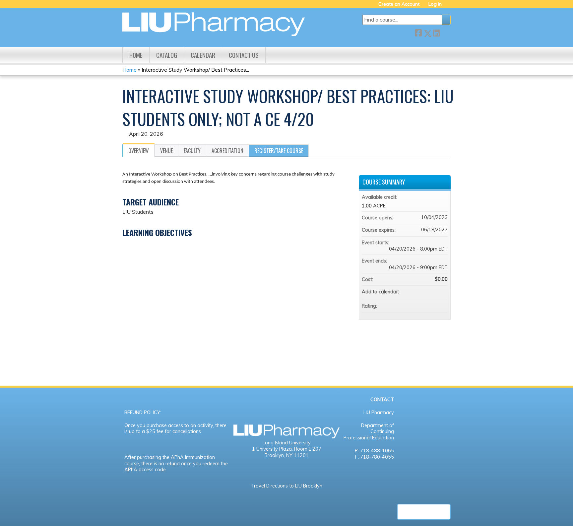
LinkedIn (436, 32)
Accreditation (227, 151)
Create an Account (398, 4)
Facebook (418, 32)
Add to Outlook (442, 291)
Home (136, 55)
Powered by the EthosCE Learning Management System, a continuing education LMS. (424, 512)
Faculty (192, 151)
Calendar (203, 55)
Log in (435, 4)
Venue (166, 151)
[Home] (213, 24)
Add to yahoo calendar (425, 291)
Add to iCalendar (433, 291)
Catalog (166, 55)
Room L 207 (307, 449)
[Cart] (449, 6)
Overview (138, 151)
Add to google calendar (416, 291)
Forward (445, 32)
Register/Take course (278, 151)
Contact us (244, 55)
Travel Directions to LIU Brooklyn (286, 486)
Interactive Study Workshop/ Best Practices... (195, 69)
